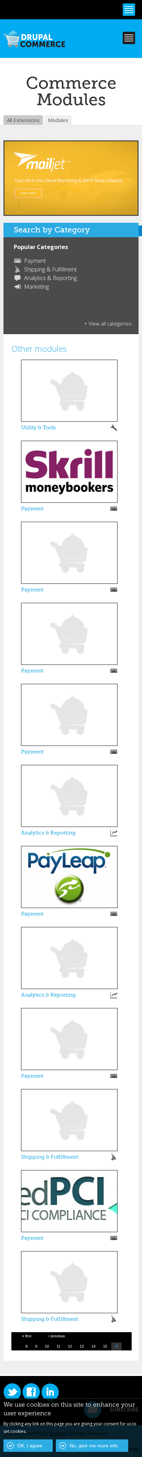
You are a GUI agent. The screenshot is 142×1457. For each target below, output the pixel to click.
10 (47, 1346)
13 (82, 1346)
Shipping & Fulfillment (50, 269)
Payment (35, 261)
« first (26, 1336)
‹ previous (56, 1336)
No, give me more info (94, 1445)
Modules (58, 120)
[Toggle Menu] (129, 9)
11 (58, 1346)
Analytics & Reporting (50, 278)
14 (93, 1346)
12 (70, 1346)
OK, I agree (29, 1445)
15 (105, 1346)
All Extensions (23, 120)
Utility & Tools (38, 428)
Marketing (36, 286)
